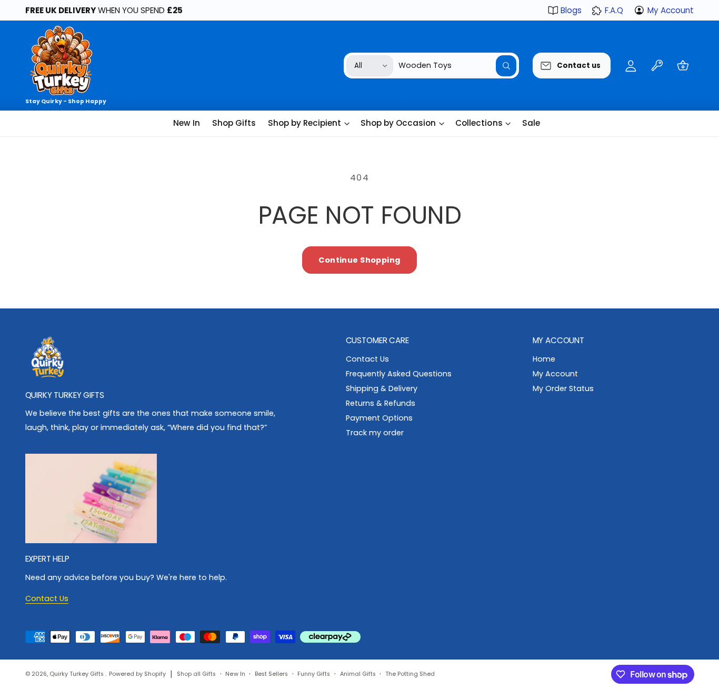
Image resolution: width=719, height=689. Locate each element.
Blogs (571, 10)
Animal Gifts (358, 674)
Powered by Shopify (137, 674)
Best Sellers (271, 674)
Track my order (375, 432)
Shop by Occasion (398, 122)
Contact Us (367, 359)
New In (235, 674)
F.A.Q (614, 10)
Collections (478, 122)
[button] (683, 65)
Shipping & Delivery (381, 388)
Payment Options (379, 418)
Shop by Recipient (304, 122)
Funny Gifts (313, 674)
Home (544, 359)
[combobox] (457, 65)
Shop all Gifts (196, 674)
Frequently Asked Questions (399, 373)
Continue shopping (359, 260)
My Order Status (563, 388)
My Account (670, 10)
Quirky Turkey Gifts (77, 674)
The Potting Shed (410, 674)
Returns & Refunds (380, 403)
